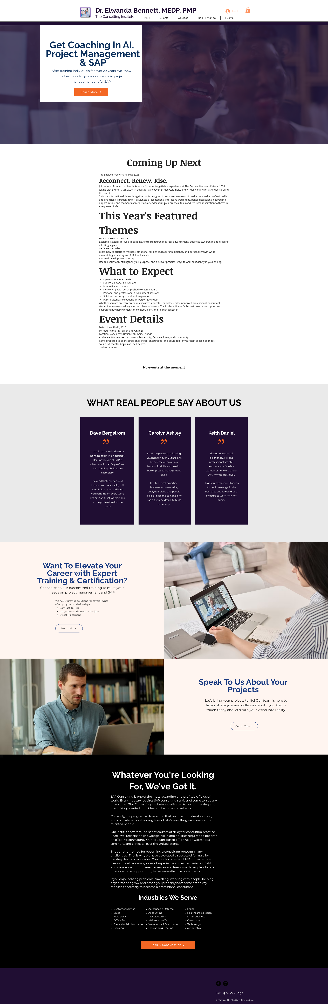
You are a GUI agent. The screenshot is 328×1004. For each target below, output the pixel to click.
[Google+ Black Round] (225, 983)
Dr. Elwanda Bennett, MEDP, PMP (145, 10)
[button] (247, 10)
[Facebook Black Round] (218, 983)
